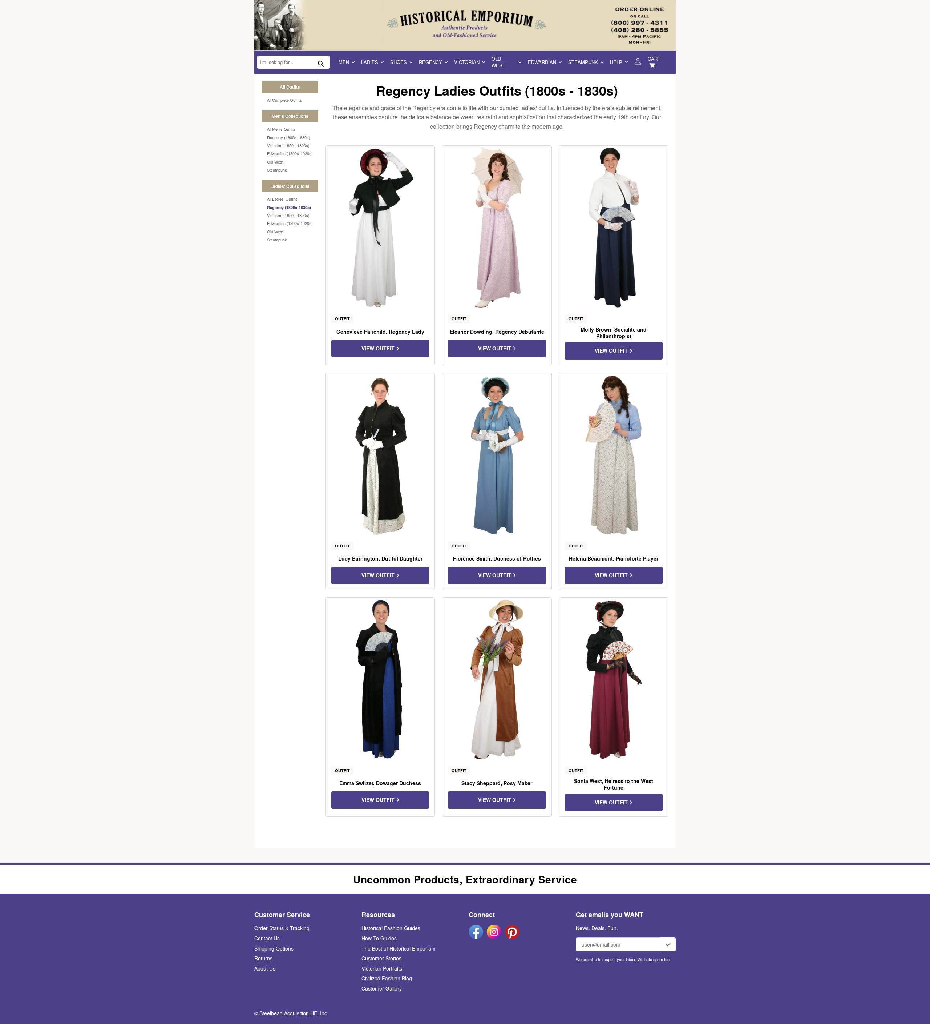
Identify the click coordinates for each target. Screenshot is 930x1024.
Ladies (369, 62)
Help (616, 62)
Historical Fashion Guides (390, 928)
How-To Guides (379, 938)
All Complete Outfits (284, 100)
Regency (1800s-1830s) (288, 137)
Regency (430, 62)
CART (654, 58)
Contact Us (267, 938)
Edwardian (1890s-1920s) (290, 153)
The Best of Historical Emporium (398, 948)
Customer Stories (381, 958)
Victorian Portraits (381, 968)
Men (344, 62)
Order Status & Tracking (282, 928)
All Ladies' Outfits (282, 199)
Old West (498, 62)
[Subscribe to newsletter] (668, 944)
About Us (264, 968)
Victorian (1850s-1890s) (288, 145)
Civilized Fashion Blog (386, 978)
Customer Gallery (381, 988)
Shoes (398, 62)
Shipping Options (274, 948)
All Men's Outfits (281, 129)
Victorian (467, 62)
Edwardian (542, 62)
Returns (263, 958)
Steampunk (583, 62)
